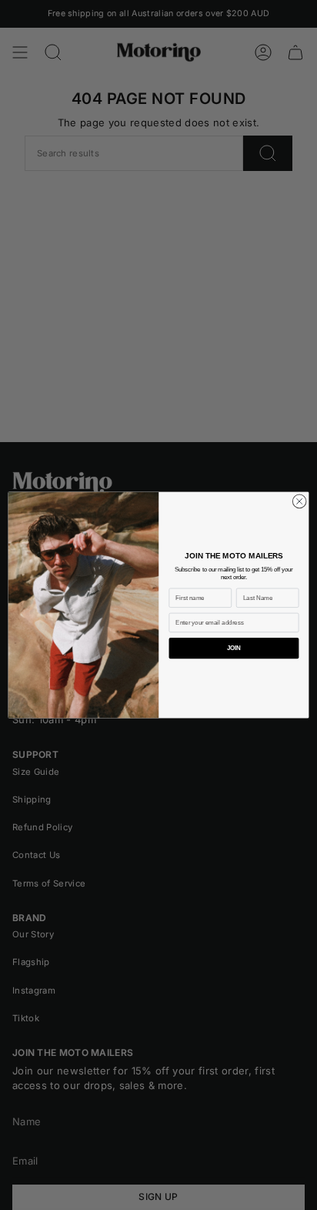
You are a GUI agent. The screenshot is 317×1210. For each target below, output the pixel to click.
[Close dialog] (299, 501)
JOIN (234, 648)
